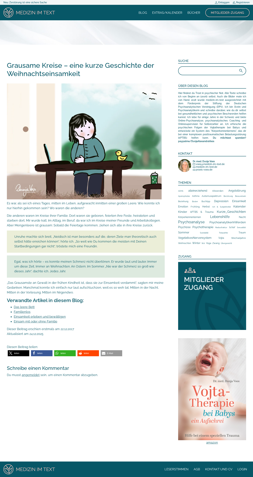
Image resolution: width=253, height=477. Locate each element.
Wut (203, 243)
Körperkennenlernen (189, 217)
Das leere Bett (24, 307)
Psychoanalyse (191, 222)
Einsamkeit (239, 201)
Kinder (182, 211)
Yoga (208, 243)
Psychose (184, 227)
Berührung (228, 196)
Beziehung (183, 201)
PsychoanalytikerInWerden (227, 222)
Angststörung (237, 190)
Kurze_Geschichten (231, 211)
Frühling (195, 206)
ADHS (180, 191)
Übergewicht (226, 243)
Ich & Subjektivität (221, 207)
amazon (212, 442)
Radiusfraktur (221, 227)
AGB (197, 469)
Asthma (195, 196)
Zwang (216, 243)
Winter (196, 243)
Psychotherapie (202, 227)
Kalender (239, 206)
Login (242, 469)
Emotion (183, 206)
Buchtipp (206, 201)
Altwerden (217, 191)
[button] (18, 353)
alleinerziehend (197, 190)
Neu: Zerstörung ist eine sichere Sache (25, 2)
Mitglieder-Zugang (227, 12)
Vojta (221, 238)
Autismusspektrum (211, 196)
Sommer (183, 232)
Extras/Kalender (167, 12)
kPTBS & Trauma (202, 211)
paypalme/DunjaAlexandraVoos (196, 141)
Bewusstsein (240, 196)
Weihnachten (184, 243)
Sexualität (241, 227)
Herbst (206, 206)
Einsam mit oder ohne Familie (35, 321)
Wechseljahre (238, 238)
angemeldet (31, 375)
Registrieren (242, 2)
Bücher (193, 12)
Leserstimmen (176, 469)
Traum (242, 232)
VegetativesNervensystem (195, 237)
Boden (195, 201)
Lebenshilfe (220, 217)
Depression (221, 201)
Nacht (242, 217)
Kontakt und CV (218, 469)
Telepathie (223, 233)
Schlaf (232, 227)
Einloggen (223, 2)
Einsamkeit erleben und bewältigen (40, 316)
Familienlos (22, 312)
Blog (143, 12)
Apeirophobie (184, 196)
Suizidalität (204, 233)
